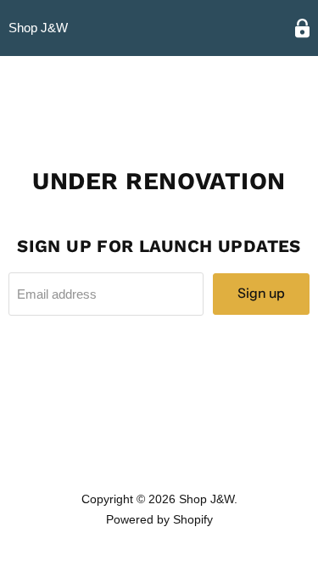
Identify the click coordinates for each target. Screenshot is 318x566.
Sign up (261, 293)
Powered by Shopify (159, 519)
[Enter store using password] (302, 28)
